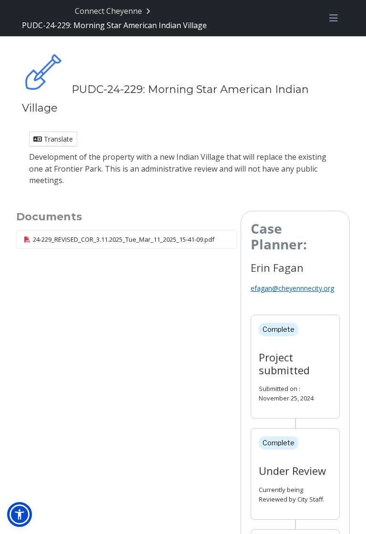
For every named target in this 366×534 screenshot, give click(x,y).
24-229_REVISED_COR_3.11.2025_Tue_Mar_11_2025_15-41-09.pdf (123, 239)
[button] (20, 514)
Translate (57, 139)
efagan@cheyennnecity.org (292, 288)
